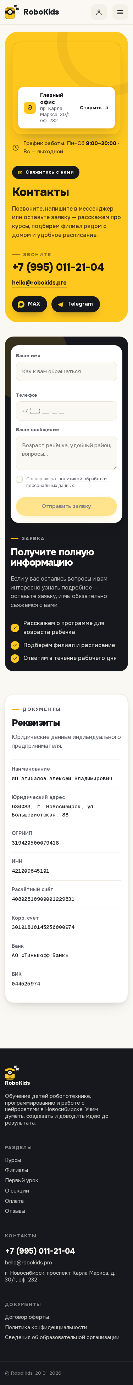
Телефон (27, 395)
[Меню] (120, 12)
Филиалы (16, 1170)
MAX (34, 303)
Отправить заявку (67, 506)
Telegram (80, 303)
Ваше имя (28, 356)
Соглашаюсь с (66, 482)
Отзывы (15, 1211)
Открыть (91, 108)
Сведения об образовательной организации (62, 1337)
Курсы (13, 1160)
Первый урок (21, 1180)
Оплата (14, 1201)
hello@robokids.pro (39, 282)
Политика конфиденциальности (46, 1327)
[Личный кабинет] (99, 12)
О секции (17, 1191)
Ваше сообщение (37, 430)
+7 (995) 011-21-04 (58, 267)
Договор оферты (27, 1317)
